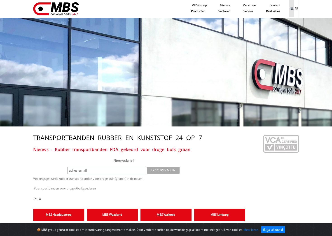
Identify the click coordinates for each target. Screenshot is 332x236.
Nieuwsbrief (123, 160)
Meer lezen (250, 230)
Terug (37, 198)
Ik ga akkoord (273, 229)
